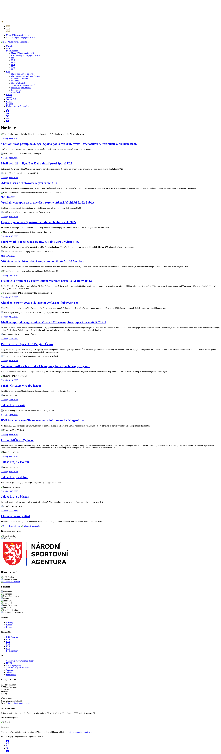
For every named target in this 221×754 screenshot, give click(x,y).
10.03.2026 (13, 275)
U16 (13, 67)
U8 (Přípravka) (12, 637)
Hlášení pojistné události (21, 88)
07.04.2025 (13, 472)
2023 (8, 28)
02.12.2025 (13, 297)
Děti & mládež (12, 51)
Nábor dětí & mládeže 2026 (17, 35)
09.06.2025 (13, 434)
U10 (13, 60)
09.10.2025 (13, 361)
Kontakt (9, 104)
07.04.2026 (13, 217)
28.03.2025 (13, 491)
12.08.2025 (13, 415)
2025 (8, 31)
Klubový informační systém (17, 106)
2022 (8, 26)
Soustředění (11, 99)
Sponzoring (16, 90)
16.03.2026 (10, 256)
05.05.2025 (13, 456)
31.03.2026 (13, 236)
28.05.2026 (13, 158)
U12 (13, 62)
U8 (12, 58)
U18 (13, 69)
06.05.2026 (13, 177)
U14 (13, 65)
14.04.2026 (10, 197)
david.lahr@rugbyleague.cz (19, 703)
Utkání (9, 94)
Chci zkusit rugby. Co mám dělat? (20, 661)
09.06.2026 (13, 138)
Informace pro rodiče (19, 78)
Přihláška (15, 81)
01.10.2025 (13, 380)
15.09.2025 (13, 400)
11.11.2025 (13, 339)
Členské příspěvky (18, 83)
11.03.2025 (13, 511)
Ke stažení (15, 92)
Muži (8, 48)
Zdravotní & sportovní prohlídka (24, 85)
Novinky (9, 46)
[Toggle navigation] (28, 42)
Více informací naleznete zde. (80, 732)
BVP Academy (12, 651)
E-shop (9, 101)
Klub (8, 71)
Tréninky (9, 97)
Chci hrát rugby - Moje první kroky (20, 37)
